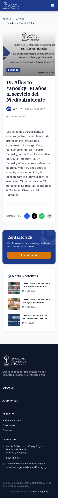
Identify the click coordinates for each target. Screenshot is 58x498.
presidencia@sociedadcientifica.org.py (26, 467)
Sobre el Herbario (11, 420)
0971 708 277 (13, 458)
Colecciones (8, 425)
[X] (34, 216)
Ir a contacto (29, 255)
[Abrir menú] (52, 5)
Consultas (7, 430)
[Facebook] (27, 216)
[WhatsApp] (42, 216)
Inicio (8, 18)
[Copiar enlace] (49, 216)
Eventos (20, 18)
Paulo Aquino (40, 491)
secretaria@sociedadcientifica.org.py (25, 463)
